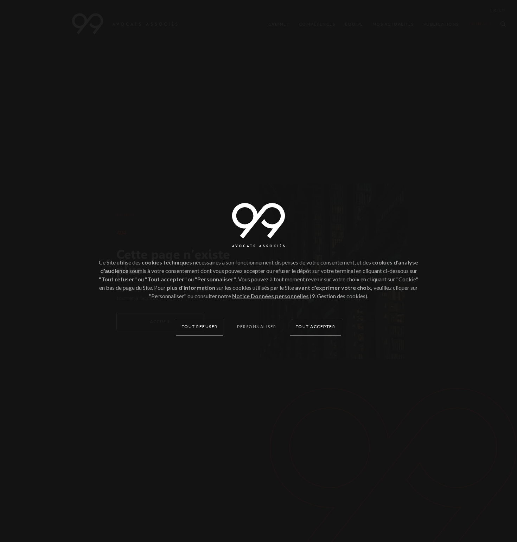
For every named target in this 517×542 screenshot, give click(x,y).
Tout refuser (200, 326)
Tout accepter (316, 326)
